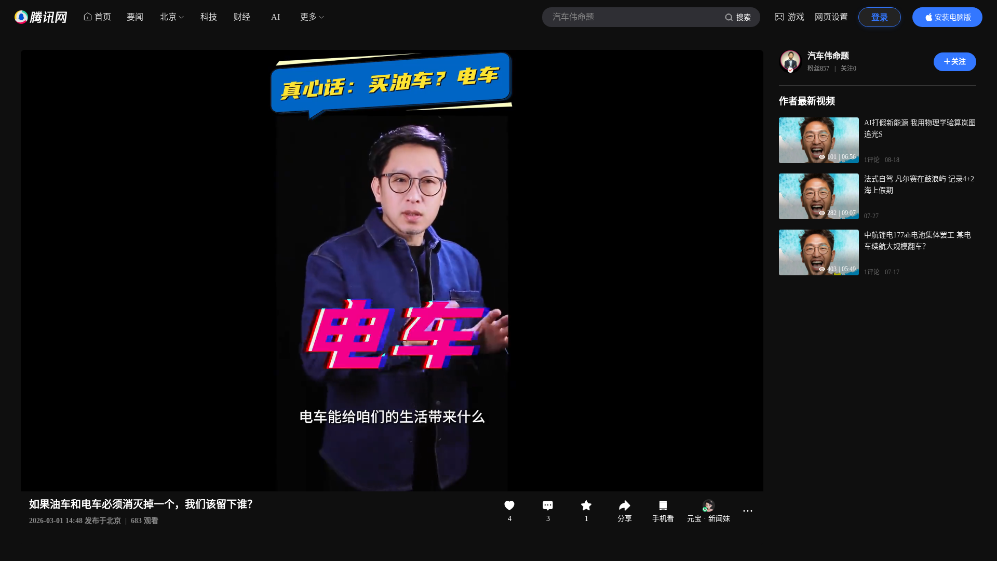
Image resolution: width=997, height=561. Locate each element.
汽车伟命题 (828, 55)
